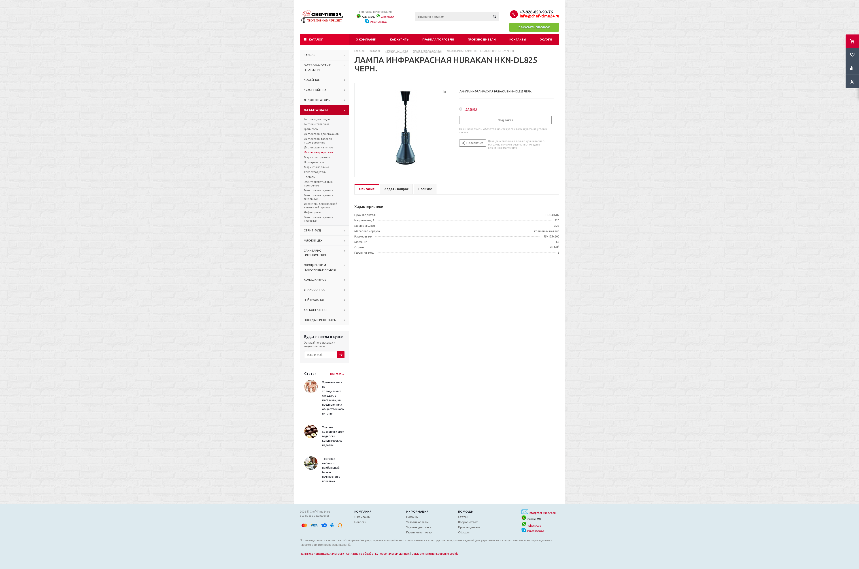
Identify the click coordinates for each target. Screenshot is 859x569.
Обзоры (464, 532)
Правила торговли (438, 39)
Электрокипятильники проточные (318, 183)
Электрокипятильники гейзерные (318, 197)
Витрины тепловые (316, 124)
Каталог (316, 39)
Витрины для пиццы (317, 119)
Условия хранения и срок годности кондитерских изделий (333, 436)
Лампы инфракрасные (318, 152)
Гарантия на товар (419, 532)
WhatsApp (387, 16)
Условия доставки (418, 527)
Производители (482, 39)
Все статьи (337, 373)
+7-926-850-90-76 (536, 12)
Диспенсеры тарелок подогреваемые (318, 140)
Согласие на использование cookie (435, 553)
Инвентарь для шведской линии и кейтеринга (320, 205)
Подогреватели (314, 162)
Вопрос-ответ (468, 522)
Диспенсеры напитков (318, 147)
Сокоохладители (315, 172)
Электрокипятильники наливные (318, 219)
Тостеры (309, 176)
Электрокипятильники (318, 190)
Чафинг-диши (312, 212)
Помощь (465, 511)
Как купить (399, 39)
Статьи (463, 516)
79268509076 (378, 22)
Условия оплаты (417, 522)
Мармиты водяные (316, 167)
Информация (417, 511)
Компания (363, 511)
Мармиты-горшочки (317, 157)
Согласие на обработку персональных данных (378, 553)
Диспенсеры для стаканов (321, 134)
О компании (366, 39)
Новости (360, 522)
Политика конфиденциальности (322, 553)
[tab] (366, 189)
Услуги (546, 39)
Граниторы (311, 129)
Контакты (517, 39)
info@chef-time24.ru (542, 512)
